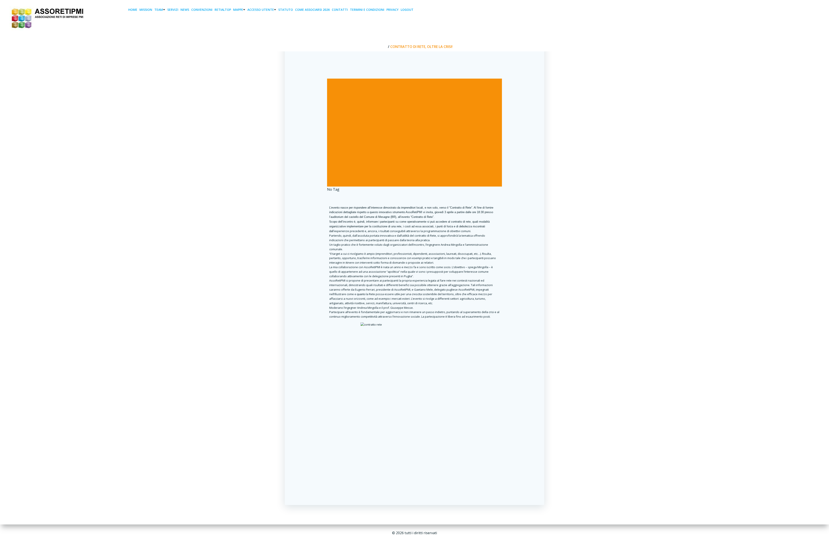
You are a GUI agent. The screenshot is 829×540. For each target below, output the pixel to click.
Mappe (238, 10)
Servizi (172, 10)
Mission (145, 10)
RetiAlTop (223, 10)
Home (132, 10)
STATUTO (285, 10)
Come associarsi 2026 (312, 10)
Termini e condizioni (367, 10)
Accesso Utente (260, 10)
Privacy (392, 10)
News (184, 10)
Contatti (340, 10)
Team (158, 10)
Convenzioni (201, 10)
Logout (407, 10)
